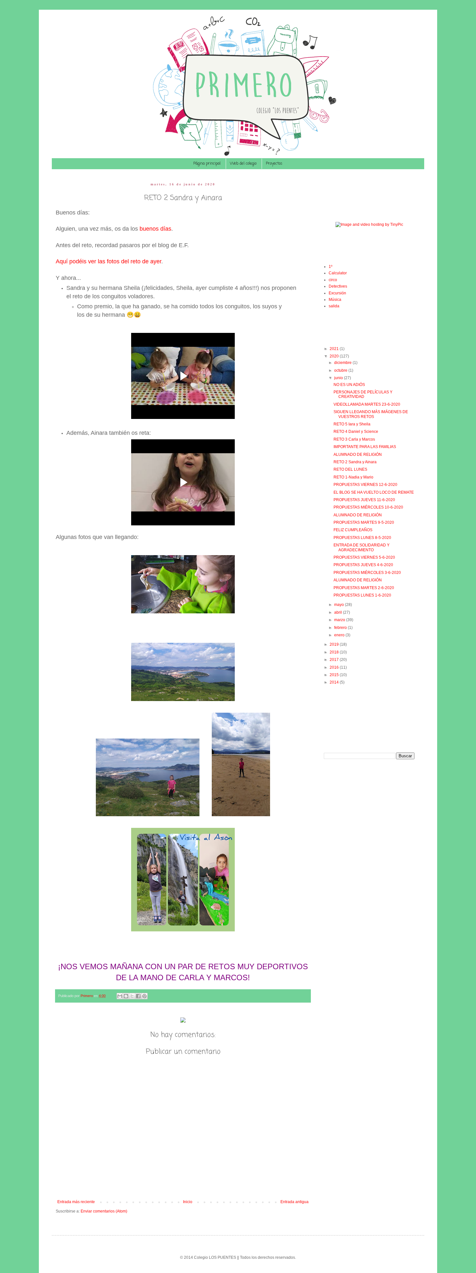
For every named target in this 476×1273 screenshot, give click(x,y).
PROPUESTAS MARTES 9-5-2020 (364, 522)
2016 (335, 667)
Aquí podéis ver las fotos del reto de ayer (108, 261)
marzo (340, 620)
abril (338, 612)
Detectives (338, 286)
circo (333, 280)
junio (339, 378)
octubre (341, 370)
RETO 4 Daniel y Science (356, 431)
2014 (335, 682)
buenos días (155, 228)
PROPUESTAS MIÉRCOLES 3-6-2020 (367, 572)
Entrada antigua (294, 1202)
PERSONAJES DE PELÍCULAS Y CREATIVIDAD (363, 394)
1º (330, 266)
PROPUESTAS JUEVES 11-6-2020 (364, 500)
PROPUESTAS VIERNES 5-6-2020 (364, 557)
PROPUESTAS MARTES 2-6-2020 (364, 588)
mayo (339, 604)
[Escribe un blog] (126, 996)
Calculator (338, 273)
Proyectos (274, 164)
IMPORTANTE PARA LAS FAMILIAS (365, 446)
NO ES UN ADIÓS (349, 384)
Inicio (187, 1202)
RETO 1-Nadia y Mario (353, 477)
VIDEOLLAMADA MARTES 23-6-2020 (367, 404)
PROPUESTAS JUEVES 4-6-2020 (363, 565)
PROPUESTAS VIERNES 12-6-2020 (365, 484)
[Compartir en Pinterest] (144, 996)
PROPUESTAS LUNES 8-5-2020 (362, 537)
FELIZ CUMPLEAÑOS (353, 530)
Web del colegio (243, 164)
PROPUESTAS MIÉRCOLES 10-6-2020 (368, 507)
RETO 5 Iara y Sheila (352, 424)
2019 (335, 644)
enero (340, 635)
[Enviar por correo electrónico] (120, 996)
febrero (341, 627)
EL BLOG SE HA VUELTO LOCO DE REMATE (374, 492)
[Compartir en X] (132, 996)
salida (334, 306)
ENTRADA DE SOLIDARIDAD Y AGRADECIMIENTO (362, 547)
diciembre (343, 362)
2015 (335, 675)
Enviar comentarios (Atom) (104, 1211)
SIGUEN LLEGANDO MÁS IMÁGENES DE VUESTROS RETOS (371, 414)
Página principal (207, 164)
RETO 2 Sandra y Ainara (355, 462)
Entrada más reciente (76, 1202)
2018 (335, 652)
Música (335, 299)
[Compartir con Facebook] (138, 996)
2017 (335, 659)
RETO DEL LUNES (350, 469)
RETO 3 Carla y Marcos (354, 439)
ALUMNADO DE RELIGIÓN (358, 454)
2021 (335, 348)
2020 (335, 356)
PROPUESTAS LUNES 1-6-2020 (362, 595)
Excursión (337, 293)
